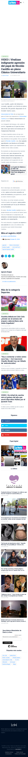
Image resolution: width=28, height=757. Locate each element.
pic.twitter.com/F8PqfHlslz (8, 236)
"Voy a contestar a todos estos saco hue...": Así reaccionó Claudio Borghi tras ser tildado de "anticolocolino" (13, 360)
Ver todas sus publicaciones (9, 281)
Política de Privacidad (20, 753)
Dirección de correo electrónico (10, 637)
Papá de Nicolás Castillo (8, 249)
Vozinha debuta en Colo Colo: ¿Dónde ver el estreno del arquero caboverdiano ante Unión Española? (13, 320)
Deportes (5, 292)
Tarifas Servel (19, 752)
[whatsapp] (13, 256)
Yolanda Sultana (16, 657)
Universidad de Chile (7, 114)
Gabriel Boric (13, 655)
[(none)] (4, 265)
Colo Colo (4, 655)
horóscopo (12, 662)
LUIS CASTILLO (16, 247)
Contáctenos (8, 753)
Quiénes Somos (9, 752)
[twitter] (6, 256)
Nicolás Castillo (10, 141)
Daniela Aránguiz (6, 664)
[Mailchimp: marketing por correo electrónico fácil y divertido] (12, 647)
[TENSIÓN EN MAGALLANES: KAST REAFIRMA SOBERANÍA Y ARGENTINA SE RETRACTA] (9, 455)
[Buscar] (23, 2)
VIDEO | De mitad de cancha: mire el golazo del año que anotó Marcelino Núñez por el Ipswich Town (13, 398)
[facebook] (2, 256)
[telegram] (9, 256)
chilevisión (4, 662)
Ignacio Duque (6, 75)
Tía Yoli (17, 659)
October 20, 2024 (15, 239)
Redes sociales (6, 657)
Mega (14, 664)
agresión (4, 245)
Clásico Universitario (14, 245)
